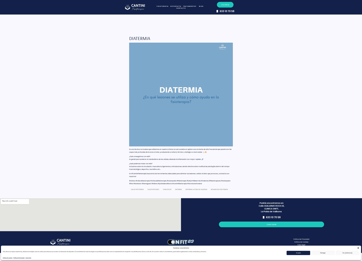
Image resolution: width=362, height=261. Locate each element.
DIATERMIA (139, 38)
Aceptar (298, 253)
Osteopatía (175, 6)
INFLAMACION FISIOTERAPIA (219, 189)
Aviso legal (28, 258)
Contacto (181, 8)
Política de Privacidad (19, 258)
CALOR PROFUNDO (153, 189)
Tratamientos (189, 6)
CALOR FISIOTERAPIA (137, 189)
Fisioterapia (162, 6)
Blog (201, 6)
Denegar (323, 253)
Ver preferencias (347, 253)
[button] (358, 248)
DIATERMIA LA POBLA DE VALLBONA (196, 189)
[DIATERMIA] (181, 94)
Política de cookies (7, 258)
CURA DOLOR (167, 189)
